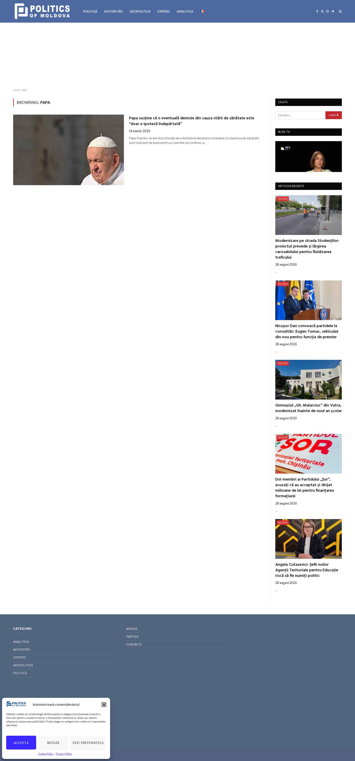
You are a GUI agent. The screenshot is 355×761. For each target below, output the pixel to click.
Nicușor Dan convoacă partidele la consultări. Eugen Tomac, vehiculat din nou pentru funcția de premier (307, 331)
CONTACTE (134, 644)
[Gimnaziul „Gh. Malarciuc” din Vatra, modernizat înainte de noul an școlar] (308, 380)
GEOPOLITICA (140, 11)
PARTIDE (132, 636)
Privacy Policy (64, 753)
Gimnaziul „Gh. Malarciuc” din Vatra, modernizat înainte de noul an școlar (308, 408)
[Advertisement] (177, 55)
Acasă (16, 89)
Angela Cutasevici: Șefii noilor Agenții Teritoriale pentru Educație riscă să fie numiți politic (306, 570)
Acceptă (21, 743)
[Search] (340, 11)
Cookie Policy (46, 753)
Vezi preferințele (88, 743)
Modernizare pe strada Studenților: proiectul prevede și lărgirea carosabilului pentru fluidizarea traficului (307, 249)
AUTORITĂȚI (113, 11)
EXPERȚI (164, 11)
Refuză (53, 743)
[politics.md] (43, 11)
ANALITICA (185, 11)
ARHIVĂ (131, 629)
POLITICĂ (90, 11)
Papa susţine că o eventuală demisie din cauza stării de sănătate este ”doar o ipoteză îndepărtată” (191, 121)
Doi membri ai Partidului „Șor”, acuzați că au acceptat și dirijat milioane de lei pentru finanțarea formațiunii (304, 488)
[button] (104, 705)
